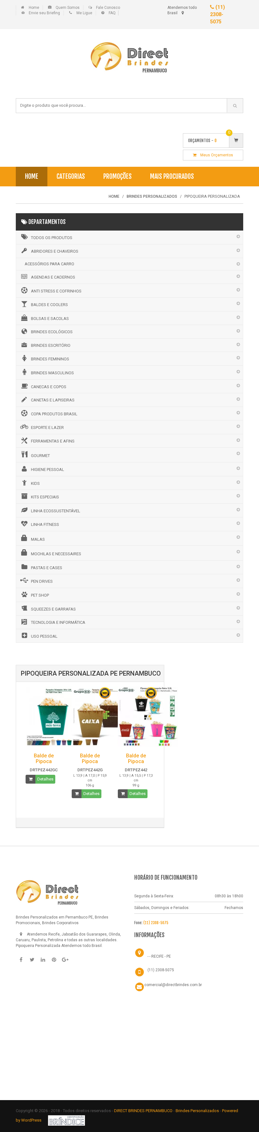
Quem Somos (68, 7)
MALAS (38, 539)
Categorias (71, 176)
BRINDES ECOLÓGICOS (52, 331)
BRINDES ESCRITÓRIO (50, 345)
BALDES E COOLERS (49, 304)
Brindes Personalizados (198, 1110)
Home (34, 7)
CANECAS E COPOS (48, 386)
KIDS (35, 483)
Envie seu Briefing (44, 13)
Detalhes (45, 779)
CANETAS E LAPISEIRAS (53, 400)
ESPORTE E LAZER (47, 427)
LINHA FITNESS (45, 524)
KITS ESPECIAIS (45, 497)
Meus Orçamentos (214, 155)
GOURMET (40, 455)
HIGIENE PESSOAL (47, 469)
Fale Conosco (108, 7)
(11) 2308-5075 (217, 14)
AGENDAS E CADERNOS (53, 277)
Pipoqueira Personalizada (38, 945)
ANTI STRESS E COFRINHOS (56, 291)
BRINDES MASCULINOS (52, 372)
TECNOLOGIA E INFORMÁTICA (58, 622)
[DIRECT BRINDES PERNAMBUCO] (47, 891)
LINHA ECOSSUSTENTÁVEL (55, 511)
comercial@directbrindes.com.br (173, 985)
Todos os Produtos (51, 237)
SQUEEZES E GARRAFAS (53, 609)
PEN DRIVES (42, 581)
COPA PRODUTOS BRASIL (54, 414)
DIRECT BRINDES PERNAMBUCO (143, 1110)
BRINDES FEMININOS (50, 359)
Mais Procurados (172, 176)
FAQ (112, 13)
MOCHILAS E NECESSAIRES (56, 553)
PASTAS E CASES (46, 567)
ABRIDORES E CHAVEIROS (54, 251)
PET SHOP (40, 595)
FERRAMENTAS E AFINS (53, 441)
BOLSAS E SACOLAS (50, 318)
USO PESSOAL (44, 636)
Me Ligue (84, 13)
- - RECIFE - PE (159, 956)
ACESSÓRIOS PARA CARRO (49, 264)
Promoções (117, 176)
